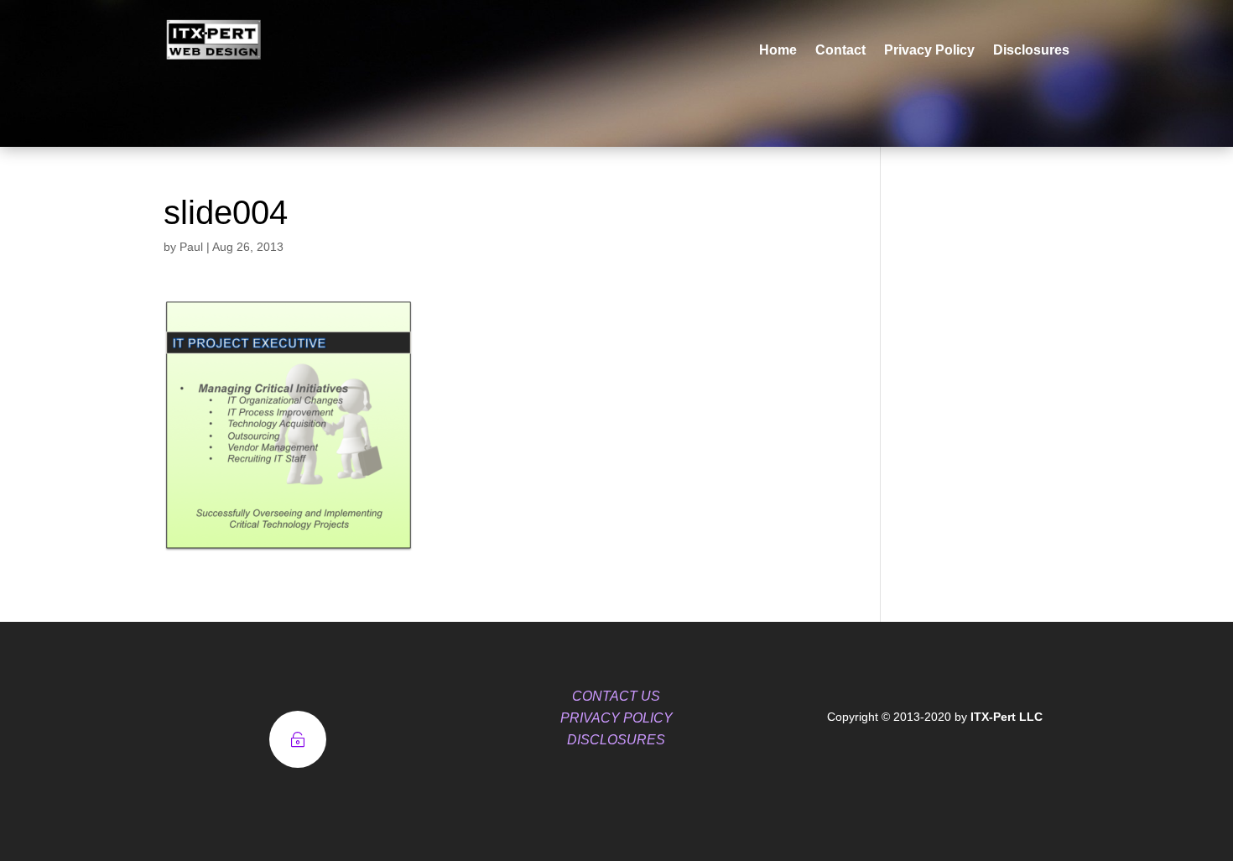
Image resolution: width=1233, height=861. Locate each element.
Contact (840, 50)
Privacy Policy (929, 50)
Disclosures (1031, 50)
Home (778, 50)
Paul (191, 246)
